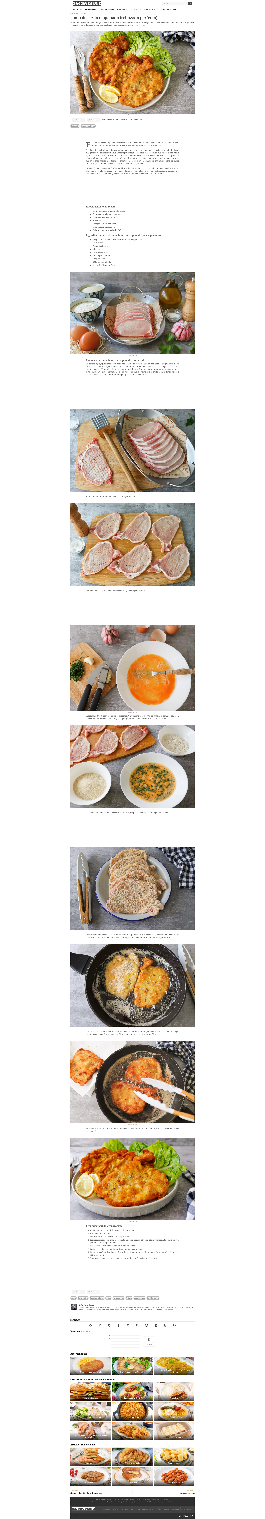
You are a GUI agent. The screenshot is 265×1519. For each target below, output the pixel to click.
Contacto (175, 1509)
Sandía (159, 1499)
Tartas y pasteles (104, 1502)
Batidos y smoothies (113, 1499)
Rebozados (75, 126)
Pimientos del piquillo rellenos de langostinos (86, 1493)
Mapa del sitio (186, 1509)
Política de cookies (162, 1509)
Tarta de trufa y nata (187, 1493)
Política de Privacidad (145, 1509)
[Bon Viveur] (87, 3)
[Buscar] (190, 3)
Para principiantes (88, 126)
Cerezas (165, 1499)
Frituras (129, 1298)
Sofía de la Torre (86, 1305)
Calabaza (143, 1502)
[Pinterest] (137, 1325)
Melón (144, 1499)
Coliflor (149, 1502)
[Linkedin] (156, 1325)
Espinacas (164, 1502)
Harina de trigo (118, 1298)
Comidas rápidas (153, 1298)
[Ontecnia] (186, 1516)
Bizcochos (113, 1502)
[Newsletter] (174, 1325)
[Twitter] (128, 1325)
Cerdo (108, 1298)
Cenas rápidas (83, 1298)
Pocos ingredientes (97, 1298)
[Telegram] (109, 1325)
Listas (170, 1502)
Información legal (127, 1509)
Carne (73, 1298)
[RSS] (165, 1325)
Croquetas (121, 1502)
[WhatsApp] (100, 1325)
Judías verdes (151, 1499)
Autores (115, 1509)
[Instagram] (146, 1325)
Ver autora (169, 1309)
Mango (132, 1499)
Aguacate (156, 1502)
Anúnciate (106, 1509)
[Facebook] (118, 1325)
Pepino (138, 1499)
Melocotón (124, 1499)
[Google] (91, 1325)
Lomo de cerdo (139, 1298)
